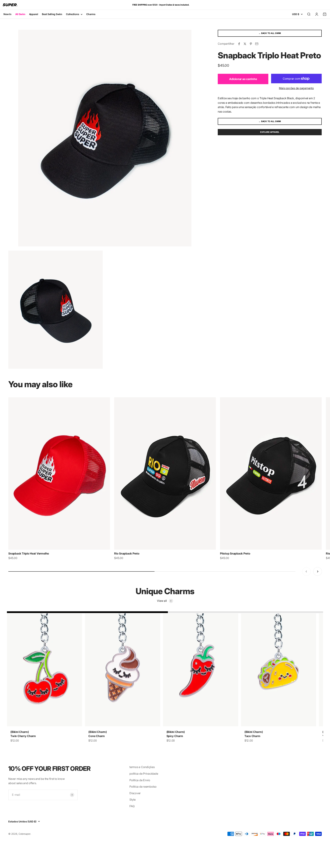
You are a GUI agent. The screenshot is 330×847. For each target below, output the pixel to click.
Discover (135, 793)
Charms (90, 14)
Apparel (33, 14)
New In (7, 14)
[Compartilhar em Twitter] (245, 44)
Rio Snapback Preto (126, 553)
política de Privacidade (143, 773)
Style (132, 799)
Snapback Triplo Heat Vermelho (28, 553)
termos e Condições (142, 767)
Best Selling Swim (52, 14)
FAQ (131, 806)
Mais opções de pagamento (296, 88)
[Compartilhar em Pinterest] (251, 44)
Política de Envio (139, 780)
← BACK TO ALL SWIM (270, 33)
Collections (72, 14)
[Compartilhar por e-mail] (257, 44)
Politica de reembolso (143, 786)
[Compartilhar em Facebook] (239, 44)
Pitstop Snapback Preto (235, 553)
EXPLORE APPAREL (269, 132)
